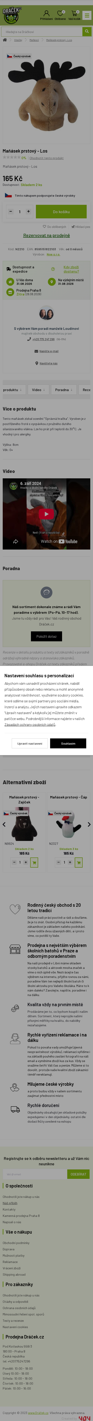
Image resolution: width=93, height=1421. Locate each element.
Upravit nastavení (29, 743)
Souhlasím (68, 743)
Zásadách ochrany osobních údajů (30, 724)
